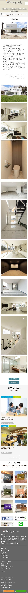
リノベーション (5, 557)
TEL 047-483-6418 (5, 587)
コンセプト (4, 548)
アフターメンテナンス (7, 566)
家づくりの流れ (5, 563)
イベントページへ (14, 457)
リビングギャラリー (6, 561)
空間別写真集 (4, 555)
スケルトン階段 (21, 76)
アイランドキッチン (20, 78)
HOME (4, 14)
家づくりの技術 (5, 550)
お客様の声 (4, 554)
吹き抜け (11, 76)
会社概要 (3, 565)
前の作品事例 (14, 379)
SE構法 (15, 76)
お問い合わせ (8, 591)
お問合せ (3, 570)
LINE (21, 591)
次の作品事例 (14, 382)
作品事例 (9, 14)
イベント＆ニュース (6, 568)
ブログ (2, 572)
